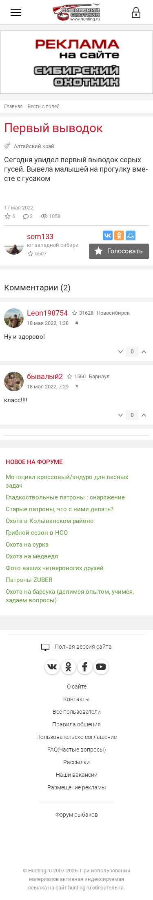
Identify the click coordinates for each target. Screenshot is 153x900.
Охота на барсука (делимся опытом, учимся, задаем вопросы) (70, 596)
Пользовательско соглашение (76, 737)
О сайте (76, 686)
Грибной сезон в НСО (37, 532)
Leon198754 (47, 313)
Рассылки (76, 762)
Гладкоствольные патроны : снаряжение (65, 497)
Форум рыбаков (76, 814)
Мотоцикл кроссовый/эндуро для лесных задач (67, 481)
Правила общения (76, 724)
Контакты (76, 699)
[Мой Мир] (130, 235)
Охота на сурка (27, 544)
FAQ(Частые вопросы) (76, 749)
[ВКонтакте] (108, 235)
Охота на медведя (32, 556)
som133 (40, 236)
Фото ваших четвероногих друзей (55, 568)
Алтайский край (34, 146)
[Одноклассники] (119, 235)
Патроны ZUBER (29, 580)
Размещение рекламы (76, 787)
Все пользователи (77, 711)
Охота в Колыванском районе (49, 521)
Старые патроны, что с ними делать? (59, 509)
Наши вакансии (77, 774)
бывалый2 (45, 376)
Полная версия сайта (82, 646)
